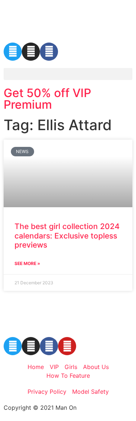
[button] (68, 74)
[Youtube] (67, 346)
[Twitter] (13, 52)
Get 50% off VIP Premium (47, 99)
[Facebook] (49, 52)
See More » (27, 263)
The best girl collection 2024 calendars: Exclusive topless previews (67, 235)
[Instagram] (31, 52)
